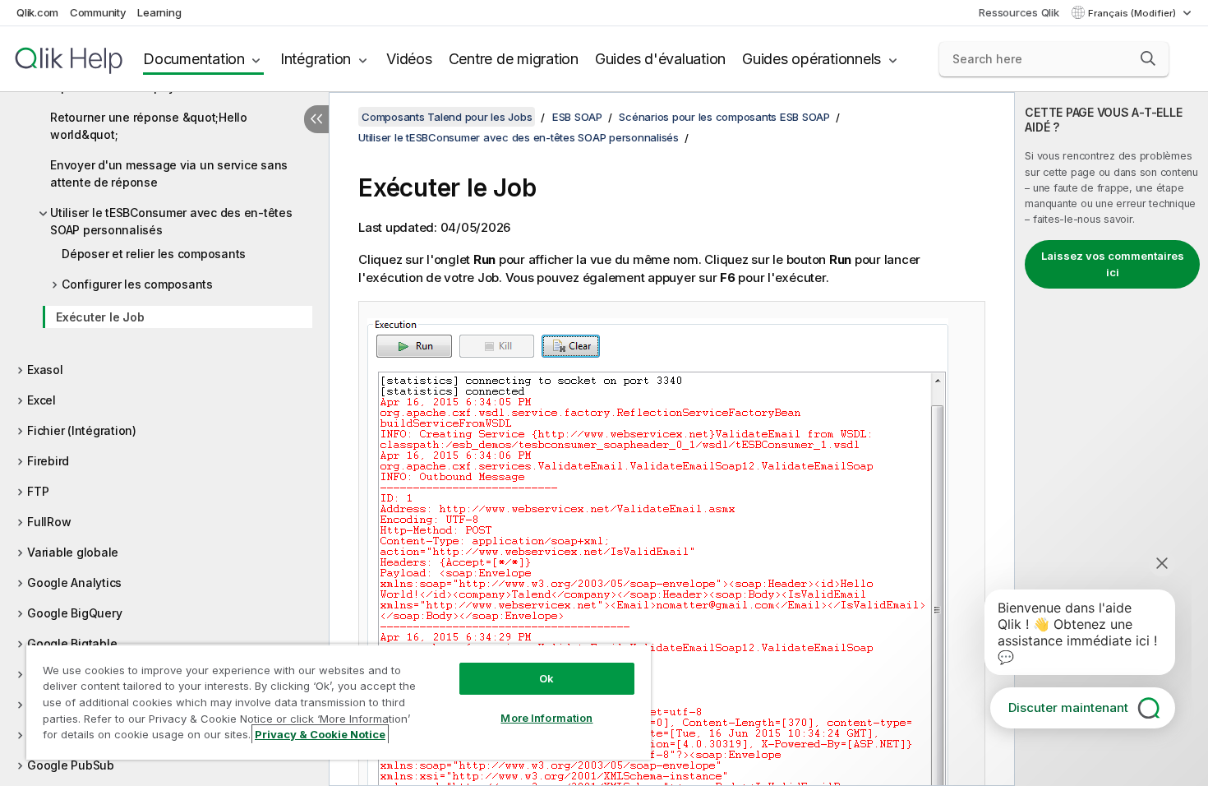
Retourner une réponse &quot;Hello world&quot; (148, 125)
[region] (338, 702)
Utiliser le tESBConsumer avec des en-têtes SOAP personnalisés (171, 221)
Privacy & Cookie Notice (320, 734)
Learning (159, 12)
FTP (37, 491)
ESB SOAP (577, 116)
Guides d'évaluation (660, 58)
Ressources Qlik (1018, 12)
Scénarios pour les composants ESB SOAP (724, 116)
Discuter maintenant (1068, 707)
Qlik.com (37, 12)
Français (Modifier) (1133, 13)
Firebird (48, 461)
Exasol (45, 370)
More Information (546, 717)
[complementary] (1111, 439)
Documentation (194, 58)
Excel (41, 400)
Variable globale (72, 552)
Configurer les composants (137, 284)
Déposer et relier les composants (154, 254)
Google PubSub (70, 765)
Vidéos (409, 58)
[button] (1148, 58)
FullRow (49, 522)
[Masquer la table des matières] (316, 119)
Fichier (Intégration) (81, 430)
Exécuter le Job (100, 317)
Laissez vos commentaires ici (1112, 264)
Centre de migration (514, 58)
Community (98, 12)
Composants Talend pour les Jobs (447, 116)
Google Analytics (74, 583)
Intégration (315, 58)
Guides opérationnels (811, 58)
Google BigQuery (74, 613)
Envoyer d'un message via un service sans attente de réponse (169, 173)
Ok (546, 678)
